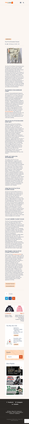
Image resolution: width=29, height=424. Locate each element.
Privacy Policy (9, 412)
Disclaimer (11, 413)
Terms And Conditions (18, 412)
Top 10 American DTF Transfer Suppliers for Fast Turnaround (14, 381)
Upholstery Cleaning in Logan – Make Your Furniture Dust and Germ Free (17, 330)
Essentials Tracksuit (10, 283)
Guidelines (17, 413)
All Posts (9, 411)
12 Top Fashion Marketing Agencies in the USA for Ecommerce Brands (14, 372)
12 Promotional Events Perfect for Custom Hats (14, 391)
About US (14, 411)
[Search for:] (14, 356)
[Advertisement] (14, 20)
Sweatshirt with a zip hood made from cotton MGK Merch (17, 340)
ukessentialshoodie (10, 286)
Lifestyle (8, 39)
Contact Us (19, 411)
